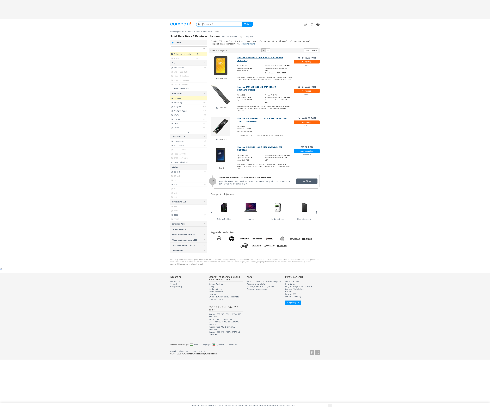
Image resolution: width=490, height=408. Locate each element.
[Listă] (263, 50)
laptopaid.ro (307, 155)
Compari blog (176, 286)
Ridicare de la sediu (231, 36)
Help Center (290, 284)
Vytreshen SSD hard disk (226, 344)
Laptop (251, 219)
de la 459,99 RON (307, 86)
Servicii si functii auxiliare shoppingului (264, 281)
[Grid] (268, 50)
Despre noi (175, 281)
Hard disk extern (304, 219)
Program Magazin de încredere (298, 286)
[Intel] (244, 245)
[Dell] (219, 238)
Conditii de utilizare (199, 351)
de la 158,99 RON (307, 57)
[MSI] (269, 238)
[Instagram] (317, 352)
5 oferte (306, 65)
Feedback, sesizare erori (257, 289)
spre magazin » (306, 151)
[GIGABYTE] (257, 245)
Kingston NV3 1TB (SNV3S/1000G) (223, 319)
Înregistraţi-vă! (293, 302)
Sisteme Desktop (224, 219)
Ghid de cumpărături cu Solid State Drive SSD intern (245, 177)
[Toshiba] (295, 238)
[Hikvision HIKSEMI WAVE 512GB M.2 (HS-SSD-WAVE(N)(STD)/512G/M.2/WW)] (223, 126)
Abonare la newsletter (256, 284)
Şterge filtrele (249, 37)
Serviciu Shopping (293, 296)
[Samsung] (244, 238)
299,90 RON (307, 147)
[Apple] (282, 238)
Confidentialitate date (179, 351)
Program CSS (290, 294)
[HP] (231, 238)
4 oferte (306, 126)
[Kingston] (307, 238)
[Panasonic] (257, 238)
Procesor (212, 294)
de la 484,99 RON (307, 118)
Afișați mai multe (248, 44)
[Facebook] (312, 352)
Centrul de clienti (292, 281)
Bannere (288, 291)
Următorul (307, 181)
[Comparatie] (305, 24)
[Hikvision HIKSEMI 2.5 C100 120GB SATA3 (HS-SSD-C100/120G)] (223, 65)
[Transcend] (282, 245)
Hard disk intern (278, 219)
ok (204, 48)
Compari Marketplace (294, 289)
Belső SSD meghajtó (202, 344)
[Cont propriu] (318, 24)
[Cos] (312, 24)
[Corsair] (269, 245)
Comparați (306, 61)
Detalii (221, 168)
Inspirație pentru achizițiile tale (260, 286)
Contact (173, 284)
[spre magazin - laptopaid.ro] (223, 155)
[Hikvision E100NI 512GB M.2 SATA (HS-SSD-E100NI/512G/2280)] (223, 95)
